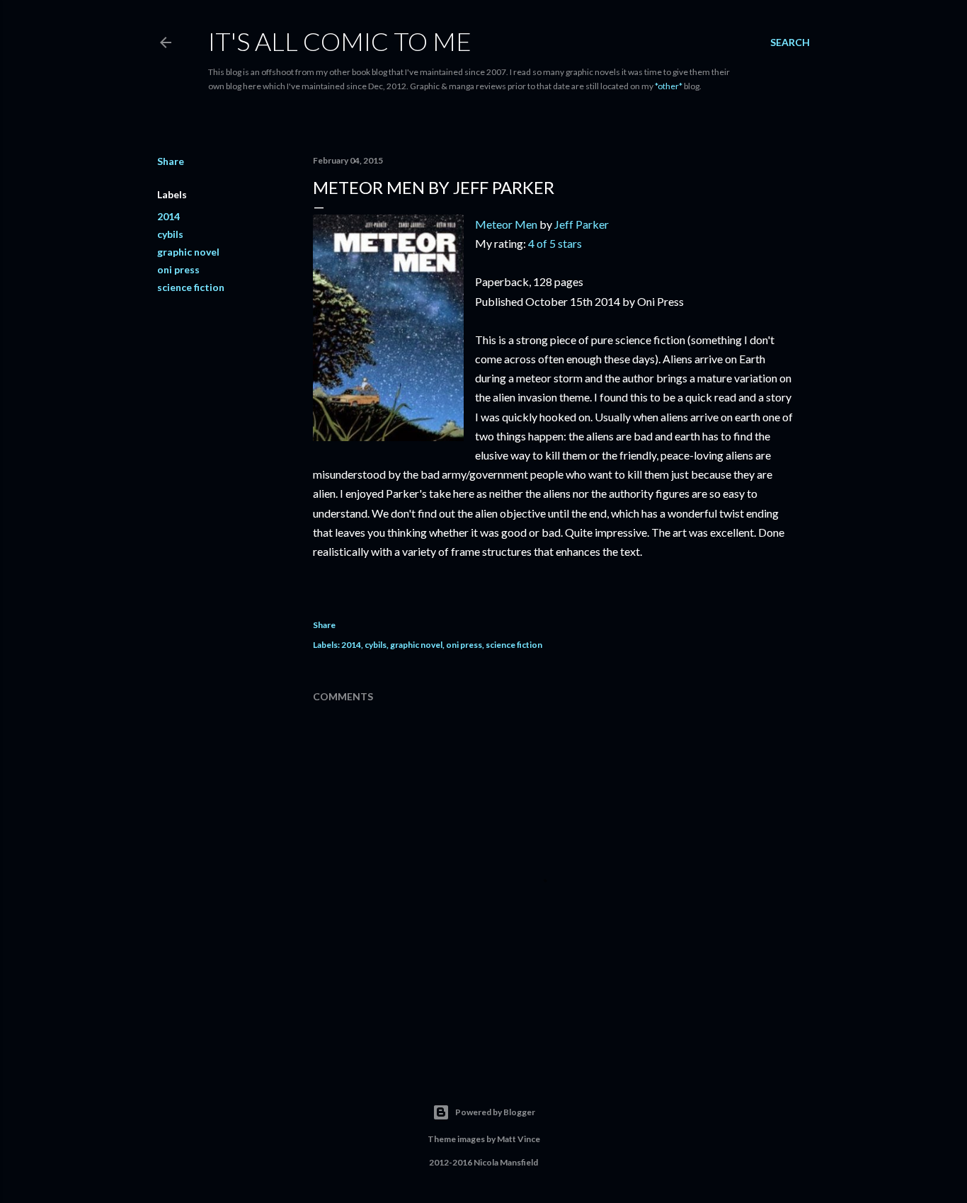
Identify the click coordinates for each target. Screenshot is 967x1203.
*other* (668, 86)
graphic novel (188, 252)
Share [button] (170, 161)
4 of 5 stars (555, 243)
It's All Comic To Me (339, 41)
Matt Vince (518, 1139)
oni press (178, 269)
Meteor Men (506, 224)
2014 (168, 216)
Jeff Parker (581, 224)
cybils (170, 234)
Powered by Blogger (495, 1112)
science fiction (190, 287)
